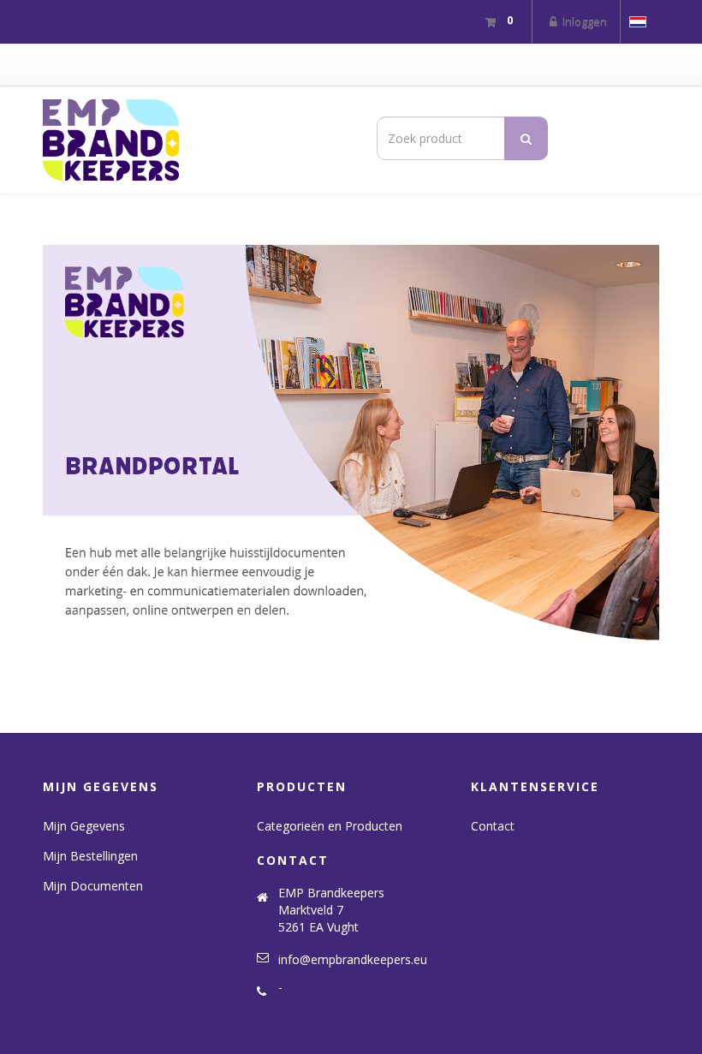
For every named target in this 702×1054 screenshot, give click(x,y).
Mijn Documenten (93, 886)
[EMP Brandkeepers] (190, 140)
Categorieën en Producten (329, 826)
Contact (493, 826)
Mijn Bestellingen (90, 856)
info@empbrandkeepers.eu (352, 959)
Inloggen (583, 21)
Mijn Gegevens (84, 826)
